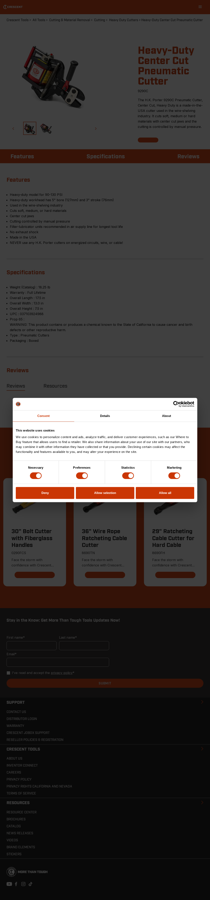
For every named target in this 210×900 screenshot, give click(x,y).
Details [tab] (105, 416)
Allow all (165, 493)
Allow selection (105, 493)
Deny (45, 493)
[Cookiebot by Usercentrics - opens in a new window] (176, 404)
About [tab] (166, 416)
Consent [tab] (43, 416)
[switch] (82, 475)
